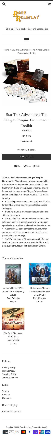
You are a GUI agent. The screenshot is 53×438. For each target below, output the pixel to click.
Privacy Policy (8, 367)
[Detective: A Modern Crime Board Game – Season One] (40, 274)
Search (5, 391)
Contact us (7, 398)
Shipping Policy (9, 374)
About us (6, 394)
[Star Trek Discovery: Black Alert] (13, 319)
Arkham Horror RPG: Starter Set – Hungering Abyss (13, 291)
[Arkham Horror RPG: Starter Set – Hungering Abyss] (13, 274)
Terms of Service (10, 377)
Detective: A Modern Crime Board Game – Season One (40, 291)
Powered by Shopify (39, 427)
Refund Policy (8, 371)
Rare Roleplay (25, 427)
